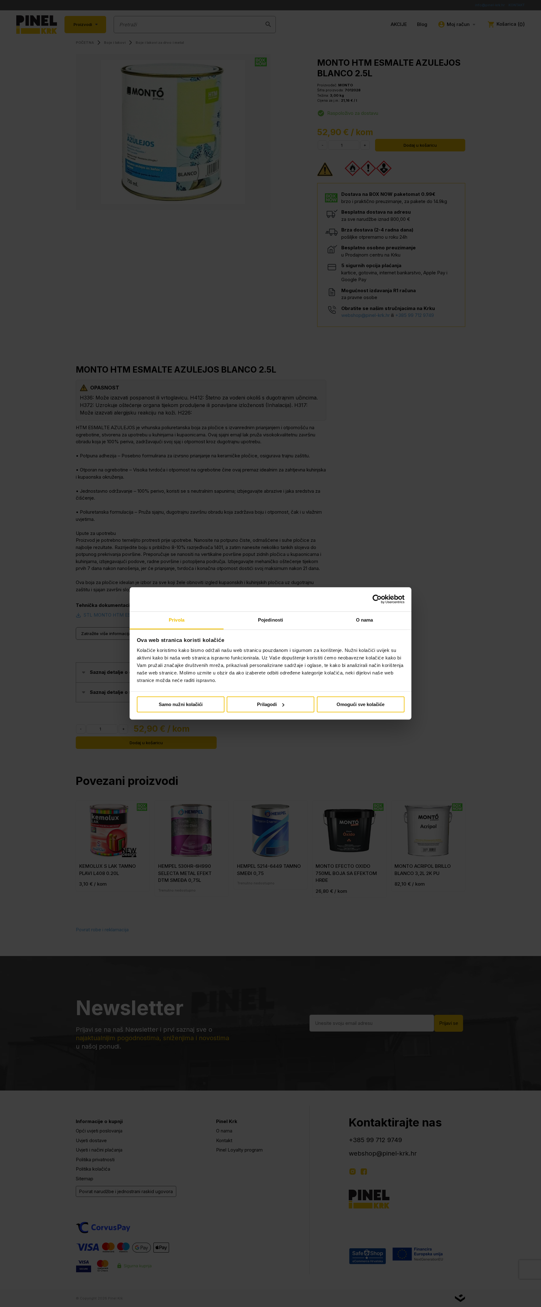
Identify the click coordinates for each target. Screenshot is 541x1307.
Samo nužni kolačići (181, 704)
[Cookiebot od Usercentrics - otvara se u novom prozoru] (377, 599)
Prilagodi (267, 704)
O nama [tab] (364, 620)
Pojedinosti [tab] (270, 620)
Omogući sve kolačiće (360, 704)
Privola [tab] (176, 620)
